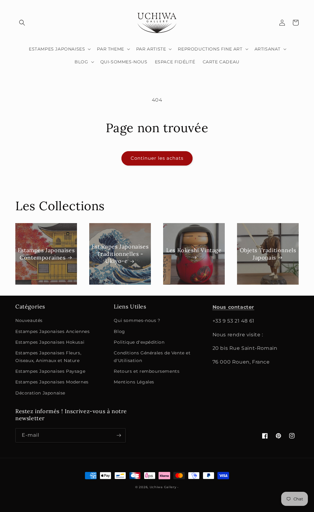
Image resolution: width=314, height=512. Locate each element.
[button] (22, 22)
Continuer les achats (157, 158)
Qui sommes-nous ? (137, 320)
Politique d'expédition (139, 342)
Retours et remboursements (146, 371)
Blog (119, 331)
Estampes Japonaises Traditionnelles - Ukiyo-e (120, 253)
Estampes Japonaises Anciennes (52, 331)
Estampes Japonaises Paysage (50, 371)
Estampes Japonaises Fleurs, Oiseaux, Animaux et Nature (48, 356)
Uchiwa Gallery (163, 487)
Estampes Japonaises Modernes (52, 382)
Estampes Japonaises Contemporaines (46, 254)
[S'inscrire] (118, 435)
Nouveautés (29, 320)
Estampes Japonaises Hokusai (49, 342)
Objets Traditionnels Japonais (268, 254)
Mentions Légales (134, 382)
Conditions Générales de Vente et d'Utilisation (152, 356)
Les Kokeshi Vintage (193, 250)
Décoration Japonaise (40, 393)
